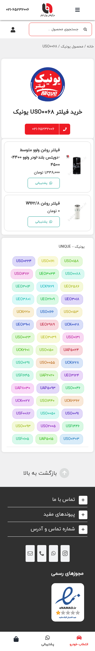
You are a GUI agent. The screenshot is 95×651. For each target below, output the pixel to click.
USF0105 (22, 439)
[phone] (41, 553)
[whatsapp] (53, 553)
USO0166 (47, 312)
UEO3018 (72, 299)
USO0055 (47, 362)
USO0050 (48, 413)
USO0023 (23, 337)
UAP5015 (46, 439)
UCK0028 (72, 324)
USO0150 (46, 350)
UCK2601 (22, 350)
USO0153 (71, 312)
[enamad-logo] (68, 587)
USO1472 (21, 274)
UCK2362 (72, 401)
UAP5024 (71, 350)
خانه (90, 46)
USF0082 (23, 413)
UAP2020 (47, 375)
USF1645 (23, 375)
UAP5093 (47, 388)
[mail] (30, 553)
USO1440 (47, 401)
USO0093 (23, 426)
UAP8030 (22, 388)
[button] (47, 500)
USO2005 (48, 426)
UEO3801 (23, 299)
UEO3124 (71, 375)
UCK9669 (47, 286)
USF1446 (73, 426)
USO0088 (73, 274)
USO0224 (23, 261)
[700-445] (47, 4)
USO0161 (48, 261)
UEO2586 (71, 286)
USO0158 (71, 261)
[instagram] (65, 553)
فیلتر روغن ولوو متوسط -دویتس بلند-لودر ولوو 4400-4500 (35, 157)
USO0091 (72, 413)
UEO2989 (47, 324)
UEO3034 (47, 274)
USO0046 (73, 388)
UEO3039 (48, 337)
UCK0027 (22, 401)
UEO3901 (23, 324)
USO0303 (71, 439)
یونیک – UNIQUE (72, 246)
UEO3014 (23, 286)
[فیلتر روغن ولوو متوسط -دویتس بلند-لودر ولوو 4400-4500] (77, 159)
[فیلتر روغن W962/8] (77, 205)
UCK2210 (23, 312)
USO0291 (23, 362)
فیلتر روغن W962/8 (43, 203)
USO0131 (73, 337)
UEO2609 (48, 299)
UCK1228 (72, 362)
